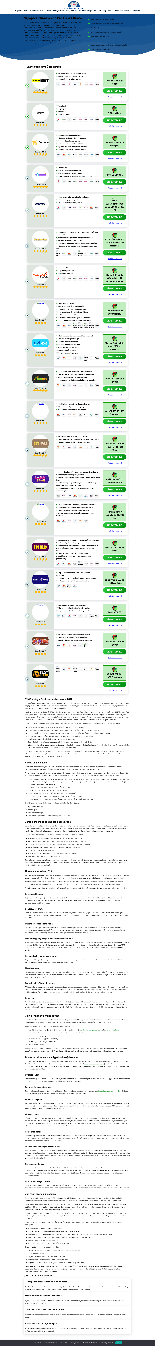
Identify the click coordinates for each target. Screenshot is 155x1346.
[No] (152, 1343)
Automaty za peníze (87, 10)
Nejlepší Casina (21, 10)
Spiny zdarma (71, 10)
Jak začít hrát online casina (101, 49)
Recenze (136, 10)
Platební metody (122, 10)
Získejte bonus (114, 91)
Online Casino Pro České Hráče (102, 19)
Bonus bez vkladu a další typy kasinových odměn (109, 45)
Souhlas (118, 1343)
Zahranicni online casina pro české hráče (106, 32)
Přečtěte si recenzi (115, 97)
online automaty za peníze (90, 1030)
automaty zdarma (113, 1030)
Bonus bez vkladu (37, 10)
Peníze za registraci (55, 10)
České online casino (98, 28)
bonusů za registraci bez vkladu (109, 1091)
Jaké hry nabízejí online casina (102, 41)
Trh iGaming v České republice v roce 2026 (107, 23)
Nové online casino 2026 (100, 36)
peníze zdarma (34, 1081)
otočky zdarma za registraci (94, 1064)
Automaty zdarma (105, 10)
